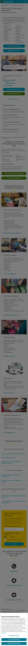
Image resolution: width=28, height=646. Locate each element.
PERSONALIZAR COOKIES (14, 635)
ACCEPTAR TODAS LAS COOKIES (14, 643)
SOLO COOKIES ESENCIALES (14, 639)
